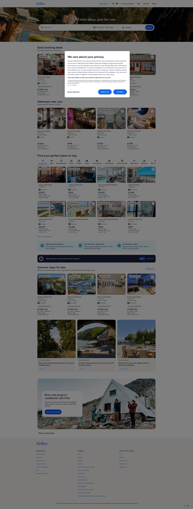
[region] (97, 74)
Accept (120, 92)
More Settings (73, 92)
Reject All (105, 92)
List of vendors (72, 85)
